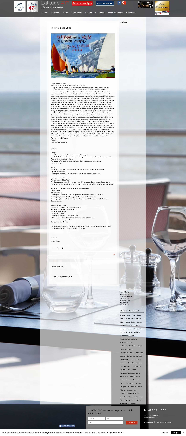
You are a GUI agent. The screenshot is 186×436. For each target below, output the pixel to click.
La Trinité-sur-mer (126, 352)
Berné (128, 318)
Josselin (134, 339)
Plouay (122, 383)
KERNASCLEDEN (126, 342)
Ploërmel (138, 383)
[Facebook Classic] (119, 3)
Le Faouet (123, 363)
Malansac (123, 373)
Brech (128, 322)
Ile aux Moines (55, 241)
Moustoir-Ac (124, 376)
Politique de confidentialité (115, 432)
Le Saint (138, 363)
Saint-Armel (138, 397)
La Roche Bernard (126, 349)
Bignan (138, 318)
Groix (142, 329)
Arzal (128, 315)
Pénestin (123, 390)
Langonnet (131, 356)
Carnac (130, 325)
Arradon (123, 315)
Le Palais (131, 363)
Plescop (128, 380)
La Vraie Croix (138, 352)
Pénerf (139, 386)
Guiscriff (137, 332)
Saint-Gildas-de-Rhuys (127, 400)
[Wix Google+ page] (124, 3)
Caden (133, 322)
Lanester (123, 356)
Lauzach (138, 359)
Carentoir (123, 325)
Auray (139, 315)
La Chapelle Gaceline (127, 346)
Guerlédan (123, 332)
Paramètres (164, 432)
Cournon (137, 325)
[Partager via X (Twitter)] (57, 248)
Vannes (133, 403)
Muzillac (132, 376)
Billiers (122, 322)
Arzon (134, 315)
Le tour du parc (125, 366)
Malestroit (131, 373)
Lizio (128, 369)
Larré (131, 359)
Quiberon (123, 393)
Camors (139, 322)
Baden (122, 318)
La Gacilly (139, 346)
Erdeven (130, 329)
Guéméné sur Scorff (127, 335)
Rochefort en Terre (134, 393)
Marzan (138, 373)
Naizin (138, 376)
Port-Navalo (132, 386)
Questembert (131, 390)
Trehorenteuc (124, 403)
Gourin (136, 329)
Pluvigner (123, 386)
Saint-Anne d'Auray (126, 397)
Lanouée (139, 356)
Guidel (131, 332)
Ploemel (135, 380)
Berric (133, 318)
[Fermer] (183, 432)
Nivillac (122, 380)
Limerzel (123, 369)
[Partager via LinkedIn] (63, 248)
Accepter (176, 432)
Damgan (123, 329)
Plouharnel (129, 383)
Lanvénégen (124, 359)
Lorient (134, 369)
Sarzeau (139, 400)
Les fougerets (136, 366)
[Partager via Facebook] (52, 248)
